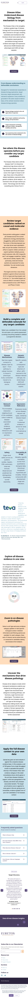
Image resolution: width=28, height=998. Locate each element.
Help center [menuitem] (5, 960)
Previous (2, 890)
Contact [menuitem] (4, 969)
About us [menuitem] (4, 967)
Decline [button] (16, 995)
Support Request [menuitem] (6, 962)
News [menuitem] (3, 958)
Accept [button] (11, 995)
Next (26, 890)
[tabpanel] (14, 888)
